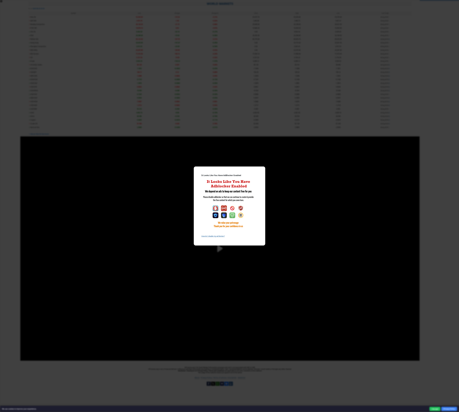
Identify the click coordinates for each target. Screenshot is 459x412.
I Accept (435, 409)
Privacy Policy (449, 409)
